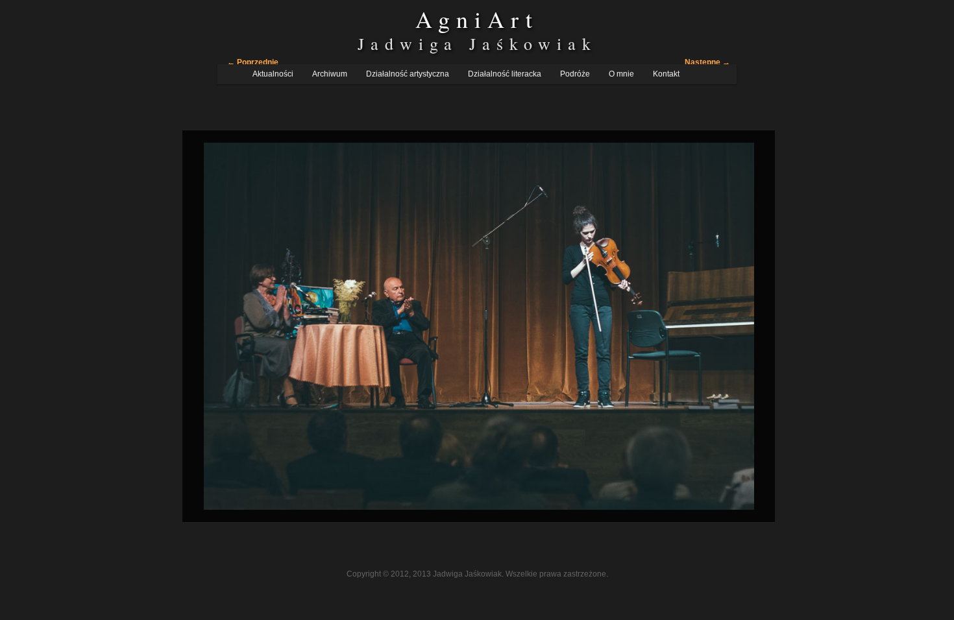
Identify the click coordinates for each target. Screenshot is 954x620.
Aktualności (272, 73)
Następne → (707, 62)
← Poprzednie (252, 62)
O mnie (621, 73)
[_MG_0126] (479, 326)
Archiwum (329, 73)
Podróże (575, 73)
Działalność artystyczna (407, 73)
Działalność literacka (504, 73)
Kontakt (666, 73)
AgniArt (477, 18)
